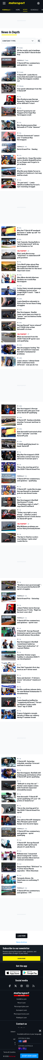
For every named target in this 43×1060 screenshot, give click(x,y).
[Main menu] (4, 3)
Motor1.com (22, 1003)
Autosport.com (21, 1010)
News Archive (21, 942)
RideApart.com (21, 1017)
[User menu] (38, 3)
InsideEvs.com (21, 999)
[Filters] (39, 41)
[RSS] (33, 986)
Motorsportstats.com (21, 1014)
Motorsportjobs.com (21, 1006)
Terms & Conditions (10, 1052)
